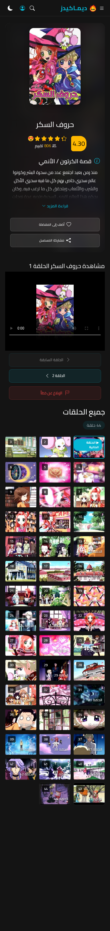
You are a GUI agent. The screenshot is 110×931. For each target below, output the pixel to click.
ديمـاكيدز (74, 8)
